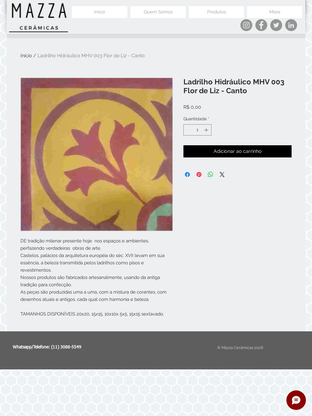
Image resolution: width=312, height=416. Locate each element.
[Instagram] (246, 25)
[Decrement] (188, 130)
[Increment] (207, 130)
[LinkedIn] (291, 25)
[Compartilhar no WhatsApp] (210, 174)
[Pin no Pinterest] (199, 174)
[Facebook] (261, 25)
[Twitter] (276, 25)
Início (26, 55)
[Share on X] (222, 174)
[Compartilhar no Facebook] (187, 174)
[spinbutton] (197, 130)
